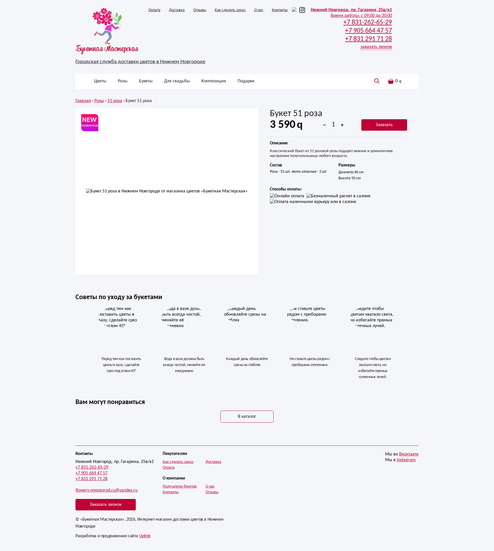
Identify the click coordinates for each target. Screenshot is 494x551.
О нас (258, 10)
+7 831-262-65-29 (91, 467)
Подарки (246, 81)
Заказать (384, 125)
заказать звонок (376, 47)
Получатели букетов (180, 486)
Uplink (144, 536)
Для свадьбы (177, 81)
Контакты (280, 10)
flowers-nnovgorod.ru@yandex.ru (106, 490)
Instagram (406, 460)
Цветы (100, 81)
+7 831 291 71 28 (91, 479)
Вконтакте (409, 454)
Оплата (154, 10)
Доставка (177, 10)
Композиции (213, 81)
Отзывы (199, 10)
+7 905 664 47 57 (91, 473)
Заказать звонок (105, 504)
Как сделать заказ (230, 10)
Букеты (146, 81)
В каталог (247, 416)
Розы (123, 81)
